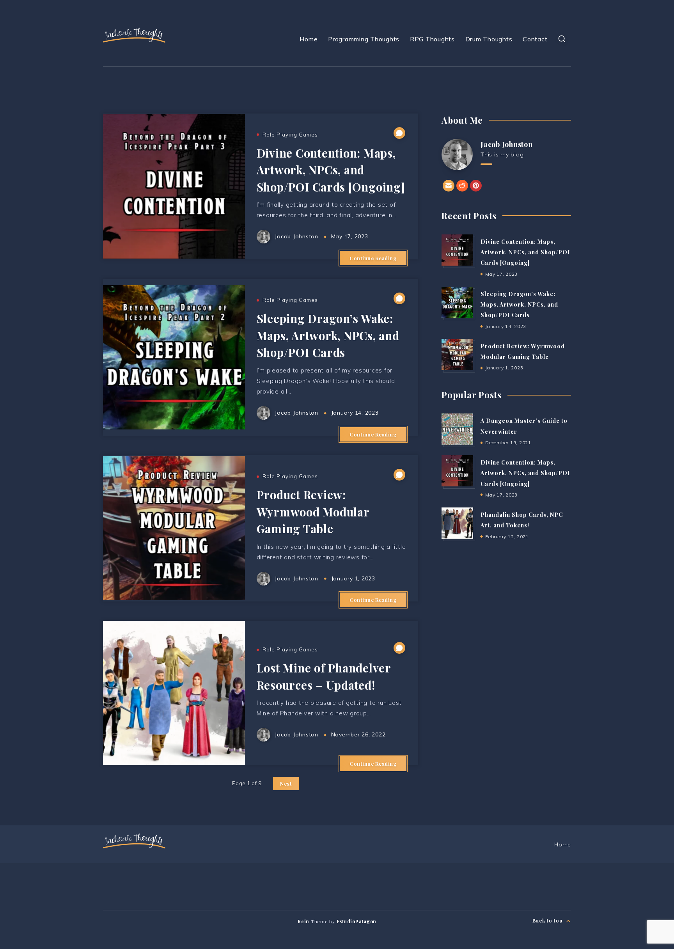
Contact (535, 39)
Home (308, 39)
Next (286, 783)
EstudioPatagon (357, 921)
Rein (303, 921)
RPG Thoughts (432, 39)
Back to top (548, 920)
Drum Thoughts (489, 39)
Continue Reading (373, 258)
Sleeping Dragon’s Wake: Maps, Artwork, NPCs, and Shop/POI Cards (328, 335)
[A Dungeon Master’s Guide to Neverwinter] (457, 429)
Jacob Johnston (507, 144)
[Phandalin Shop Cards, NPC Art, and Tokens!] (457, 523)
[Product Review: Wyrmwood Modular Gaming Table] (457, 354)
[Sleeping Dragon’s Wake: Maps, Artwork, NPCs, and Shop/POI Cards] (457, 302)
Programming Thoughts (363, 39)
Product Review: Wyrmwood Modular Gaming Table (313, 511)
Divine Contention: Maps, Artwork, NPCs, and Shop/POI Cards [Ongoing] (331, 169)
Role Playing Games (290, 134)
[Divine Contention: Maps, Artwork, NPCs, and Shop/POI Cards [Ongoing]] (457, 250)
